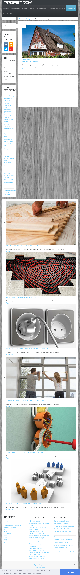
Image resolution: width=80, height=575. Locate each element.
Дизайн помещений (7, 72)
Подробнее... (10, 251)
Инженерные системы (57, 8)
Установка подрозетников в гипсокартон (24, 452)
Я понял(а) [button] (70, 572)
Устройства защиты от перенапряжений (9, 168)
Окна (5, 531)
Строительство (42, 8)
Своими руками (9, 68)
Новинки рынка (9, 76)
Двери (6, 537)
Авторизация (7, 14)
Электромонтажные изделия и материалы (10, 192)
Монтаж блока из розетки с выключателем (8, 185)
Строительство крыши (61, 542)
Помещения (15, 8)
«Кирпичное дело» (30, 61)
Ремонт (24, 8)
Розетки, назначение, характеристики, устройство (28, 349)
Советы (6, 65)
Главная (6, 8)
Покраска (6, 540)
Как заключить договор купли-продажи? (24, 504)
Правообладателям (40, 565)
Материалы (71, 8)
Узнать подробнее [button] (34, 573)
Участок (32, 8)
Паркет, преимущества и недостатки (22, 245)
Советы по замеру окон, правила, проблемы (25, 400)
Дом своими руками (10, 542)
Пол (5, 529)
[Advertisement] (47, 91)
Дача (5, 79)
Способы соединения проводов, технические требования (7, 108)
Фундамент (7, 533)
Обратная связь (40, 567)
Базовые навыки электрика (12, 523)
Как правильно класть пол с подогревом (23, 297)
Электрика (7, 521)
